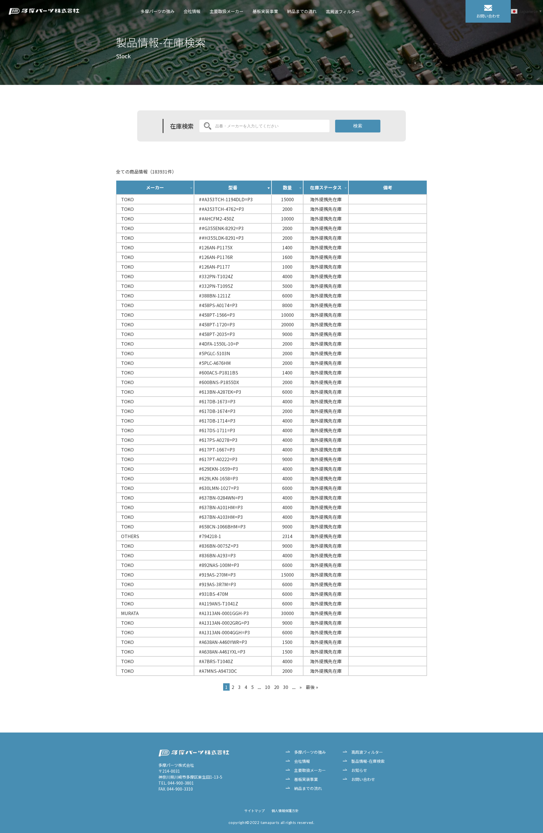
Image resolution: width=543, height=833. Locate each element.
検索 (357, 125)
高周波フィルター (343, 11)
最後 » (312, 687)
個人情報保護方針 (285, 810)
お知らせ (359, 770)
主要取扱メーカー (227, 11)
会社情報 (192, 11)
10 (267, 687)
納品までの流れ (302, 11)
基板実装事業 (265, 11)
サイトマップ (254, 810)
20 (276, 687)
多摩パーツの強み (157, 11)
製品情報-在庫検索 (368, 761)
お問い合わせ (363, 779)
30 (285, 687)
